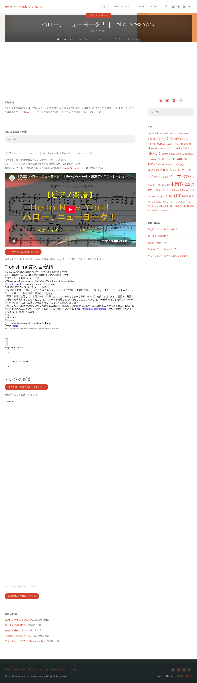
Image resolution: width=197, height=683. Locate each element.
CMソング (169, 138)
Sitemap (43, 669)
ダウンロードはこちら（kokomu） (26, 387)
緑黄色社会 (182, 206)
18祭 (151, 133)
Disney (11, 586)
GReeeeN (167, 144)
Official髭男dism (178, 154)
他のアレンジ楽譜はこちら (22, 596)
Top (6, 669)
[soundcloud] (189, 6)
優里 (151, 190)
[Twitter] (178, 6)
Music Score (69, 39)
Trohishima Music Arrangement (25, 6)
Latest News (18, 669)
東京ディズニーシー (27, 586)
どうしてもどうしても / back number (25, 641)
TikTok (154, 164)
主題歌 (182, 184)
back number (173, 133)
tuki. (164, 165)
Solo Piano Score (98, 15)
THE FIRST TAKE (174, 159)
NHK (154, 153)
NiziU (164, 154)
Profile (32, 669)
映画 (181, 196)
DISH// (184, 139)
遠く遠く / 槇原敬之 (15, 625)
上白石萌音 (163, 185)
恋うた (167, 196)
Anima (173, 676)
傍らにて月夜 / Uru (15, 630)
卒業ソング (164, 190)
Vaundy (179, 164)
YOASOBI (156, 170)
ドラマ (178, 176)
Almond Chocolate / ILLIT (19, 635)
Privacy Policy (58, 669)
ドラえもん (161, 177)
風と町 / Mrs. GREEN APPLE (19, 619)
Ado (158, 133)
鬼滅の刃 (166, 210)
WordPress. (186, 676)
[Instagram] (184, 6)
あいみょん (172, 170)
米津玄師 (169, 206)
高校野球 (157, 210)
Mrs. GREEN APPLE (181, 148)
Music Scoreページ (73, 168)
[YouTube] (173, 6)
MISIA (165, 149)
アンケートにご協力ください (23, 251)
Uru (170, 164)
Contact (73, 669)
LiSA (176, 144)
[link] (166, 6)
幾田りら (185, 190)
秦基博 (160, 206)
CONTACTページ (30, 112)
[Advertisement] (98, 65)
